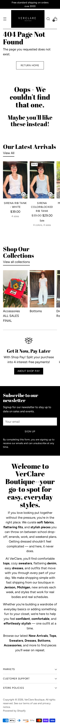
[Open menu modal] (4, 18)
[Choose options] (24, 194)
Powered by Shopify (14, 710)
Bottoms (36, 311)
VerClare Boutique (34, 699)
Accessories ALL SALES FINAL (11, 316)
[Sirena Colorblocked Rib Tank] (42, 179)
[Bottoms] (42, 288)
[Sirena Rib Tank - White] (15, 179)
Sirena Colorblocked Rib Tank (42, 207)
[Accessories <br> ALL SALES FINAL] (15, 288)
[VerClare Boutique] (27, 19)
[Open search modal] (48, 18)
